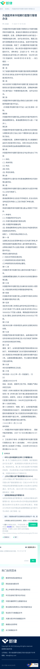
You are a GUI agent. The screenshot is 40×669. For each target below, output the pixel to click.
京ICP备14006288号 (8, 665)
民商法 (7, 9)
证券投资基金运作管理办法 (14, 495)
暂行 (16, 537)
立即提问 (33, 524)
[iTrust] (32, 666)
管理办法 (6, 537)
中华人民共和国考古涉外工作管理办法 (18, 457)
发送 (33, 560)
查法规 (9, 527)
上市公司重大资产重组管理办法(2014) (19, 476)
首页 (1, 9)
